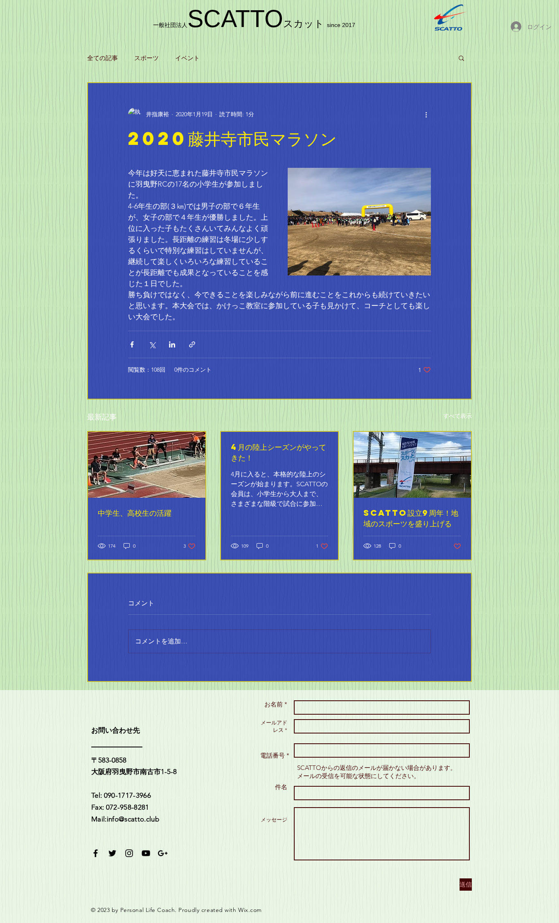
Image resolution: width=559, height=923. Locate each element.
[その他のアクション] (426, 114)
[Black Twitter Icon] (112, 853)
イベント (187, 58)
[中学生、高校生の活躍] (146, 465)
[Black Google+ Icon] (163, 853)
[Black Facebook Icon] (95, 853)
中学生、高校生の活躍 (134, 513)
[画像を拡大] (359, 221)
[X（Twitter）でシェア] (152, 344)
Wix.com (250, 910)
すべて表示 (457, 416)
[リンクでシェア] (192, 344)
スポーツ (146, 58)
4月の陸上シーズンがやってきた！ (278, 452)
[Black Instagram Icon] (129, 853)
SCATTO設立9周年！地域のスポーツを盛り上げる (410, 518)
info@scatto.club (133, 819)
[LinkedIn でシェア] (172, 344)
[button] (461, 57)
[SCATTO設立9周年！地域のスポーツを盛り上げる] (412, 465)
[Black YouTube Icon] (146, 853)
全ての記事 (102, 58)
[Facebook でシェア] (132, 344)
